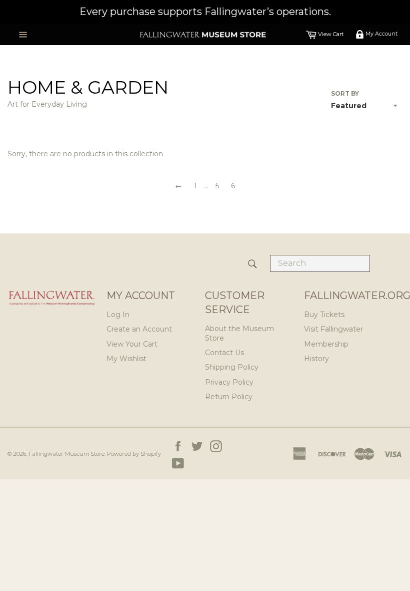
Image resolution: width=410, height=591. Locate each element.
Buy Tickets (324, 314)
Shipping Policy (231, 367)
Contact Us (224, 352)
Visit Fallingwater (333, 329)
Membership (326, 344)
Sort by (345, 93)
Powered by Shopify (134, 453)
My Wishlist (126, 358)
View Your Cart (132, 344)
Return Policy (228, 396)
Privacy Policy (229, 382)
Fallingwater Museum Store (66, 453)
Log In (118, 314)
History (316, 358)
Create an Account (139, 329)
